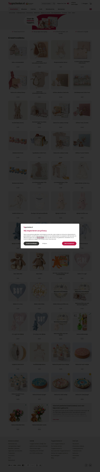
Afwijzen (44, 243)
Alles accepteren (69, 243)
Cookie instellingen (31, 243)
